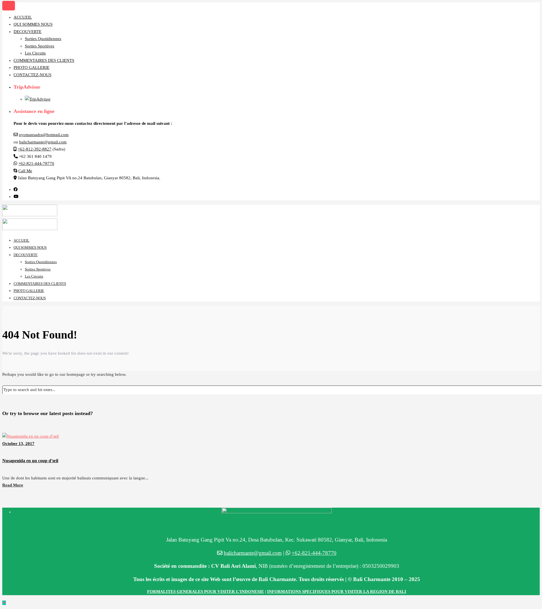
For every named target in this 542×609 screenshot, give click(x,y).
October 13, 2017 (18, 443)
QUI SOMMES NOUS (33, 24)
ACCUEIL (23, 17)
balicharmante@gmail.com (43, 142)
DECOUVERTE (27, 31)
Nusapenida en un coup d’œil (30, 460)
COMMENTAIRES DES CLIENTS (44, 60)
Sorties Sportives (39, 46)
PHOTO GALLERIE (31, 67)
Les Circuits (35, 53)
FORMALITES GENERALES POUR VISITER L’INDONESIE (205, 591)
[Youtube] (16, 196)
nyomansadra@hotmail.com (44, 134)
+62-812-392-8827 (34, 149)
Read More (12, 485)
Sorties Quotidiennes (43, 38)
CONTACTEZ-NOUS (32, 75)
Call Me (25, 171)
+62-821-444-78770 (36, 163)
